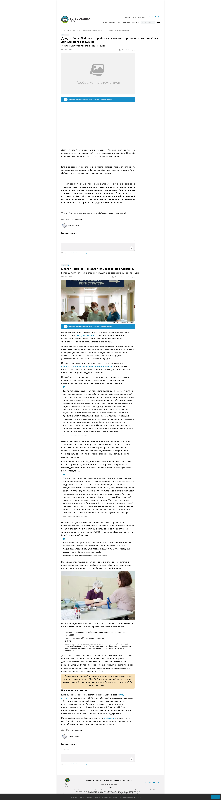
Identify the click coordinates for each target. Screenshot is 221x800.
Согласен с (77, 253)
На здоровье (126, 22)
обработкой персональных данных (80, 253)
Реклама (99, 780)
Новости (127, 17)
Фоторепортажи (114, 22)
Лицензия (117, 780)
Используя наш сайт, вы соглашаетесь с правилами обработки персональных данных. (105, 797)
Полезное (104, 22)
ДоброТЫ (135, 22)
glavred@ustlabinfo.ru (115, 792)
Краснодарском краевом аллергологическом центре (86, 366)
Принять (215, 797)
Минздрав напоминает (87, 335)
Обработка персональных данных (108, 784)
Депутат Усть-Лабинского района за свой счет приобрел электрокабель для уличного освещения (104, 30)
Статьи (133, 17)
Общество (75, 30)
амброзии (109, 718)
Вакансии (108, 780)
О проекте (127, 780)
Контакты (90, 780)
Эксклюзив (141, 17)
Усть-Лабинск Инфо (66, 30)
